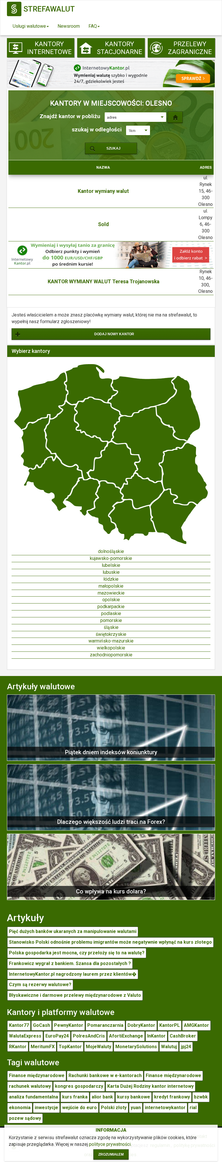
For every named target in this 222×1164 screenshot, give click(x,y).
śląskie (111, 627)
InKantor (156, 1036)
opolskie (111, 599)
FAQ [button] (92, 26)
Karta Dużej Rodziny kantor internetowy (150, 1086)
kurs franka (75, 1097)
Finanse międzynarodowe (36, 1075)
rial (193, 1107)
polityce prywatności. (110, 1144)
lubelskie (111, 565)
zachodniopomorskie (111, 655)
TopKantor (70, 1046)
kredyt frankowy (172, 1097)
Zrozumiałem (111, 1154)
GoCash (41, 1025)
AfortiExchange (126, 1036)
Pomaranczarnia (105, 1025)
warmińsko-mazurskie (111, 641)
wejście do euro (79, 1107)
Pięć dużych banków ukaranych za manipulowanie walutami (72, 931)
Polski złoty (114, 1107)
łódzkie (111, 579)
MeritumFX (43, 1046)
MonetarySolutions (136, 1046)
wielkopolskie (111, 648)
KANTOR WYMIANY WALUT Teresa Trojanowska (103, 281)
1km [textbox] (132, 130)
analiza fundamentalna (33, 1097)
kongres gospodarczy (79, 1086)
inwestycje (46, 1107)
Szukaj (113, 148)
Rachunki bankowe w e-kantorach (105, 1075)
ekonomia (20, 1107)
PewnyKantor (68, 1025)
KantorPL (169, 1025)
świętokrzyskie (111, 634)
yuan (136, 1107)
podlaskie (111, 613)
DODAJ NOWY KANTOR (114, 334)
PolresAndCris (89, 1036)
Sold (103, 224)
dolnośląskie (111, 551)
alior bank (102, 1097)
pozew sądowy (25, 1118)
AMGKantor (196, 1025)
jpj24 (186, 1046)
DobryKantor (141, 1025)
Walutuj (169, 1046)
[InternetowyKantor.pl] (111, 73)
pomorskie (111, 620)
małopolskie (111, 586)
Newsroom (69, 26)
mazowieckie (111, 593)
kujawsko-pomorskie (111, 558)
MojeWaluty (98, 1046)
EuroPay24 (57, 1036)
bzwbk (201, 1097)
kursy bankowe (133, 1097)
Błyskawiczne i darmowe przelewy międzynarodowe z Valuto (75, 995)
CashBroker (183, 1036)
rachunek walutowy (30, 1086)
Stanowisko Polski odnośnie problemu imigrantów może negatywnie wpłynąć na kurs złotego (110, 942)
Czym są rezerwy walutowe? (40, 984)
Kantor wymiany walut (103, 191)
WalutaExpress (25, 1036)
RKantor (18, 1046)
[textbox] (135, 117)
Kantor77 (19, 1025)
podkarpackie (111, 606)
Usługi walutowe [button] (29, 26)
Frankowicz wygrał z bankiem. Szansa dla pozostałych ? (70, 963)
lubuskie (111, 572)
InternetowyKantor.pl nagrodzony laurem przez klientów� (72, 974)
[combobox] (135, 117)
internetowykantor (165, 1107)
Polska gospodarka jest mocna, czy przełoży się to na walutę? (77, 953)
